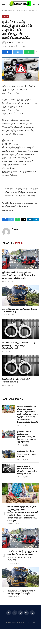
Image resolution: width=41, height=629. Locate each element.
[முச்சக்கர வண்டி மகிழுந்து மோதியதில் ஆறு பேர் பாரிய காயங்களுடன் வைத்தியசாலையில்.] (20, 69)
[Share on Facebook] (7, 52)
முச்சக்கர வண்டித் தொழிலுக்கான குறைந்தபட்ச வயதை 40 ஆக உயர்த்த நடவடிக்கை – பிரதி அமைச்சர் (18, 275)
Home (4, 10)
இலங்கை (5, 16)
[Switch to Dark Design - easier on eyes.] (33, 4)
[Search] (37, 3)
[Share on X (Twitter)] (18, 52)
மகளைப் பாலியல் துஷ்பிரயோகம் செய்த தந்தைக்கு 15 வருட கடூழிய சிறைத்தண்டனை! (19, 345)
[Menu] (3, 3)
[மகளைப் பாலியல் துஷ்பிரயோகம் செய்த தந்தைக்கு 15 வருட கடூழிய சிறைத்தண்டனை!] (20, 329)
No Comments (9, 46)
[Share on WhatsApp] (29, 52)
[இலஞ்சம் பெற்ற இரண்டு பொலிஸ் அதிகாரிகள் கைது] (20, 365)
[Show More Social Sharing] (36, 52)
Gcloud (32, 622)
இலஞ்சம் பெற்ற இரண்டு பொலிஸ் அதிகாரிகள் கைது (16, 380)
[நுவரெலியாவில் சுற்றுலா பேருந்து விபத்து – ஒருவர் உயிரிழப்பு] (20, 295)
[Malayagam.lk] (20, 3)
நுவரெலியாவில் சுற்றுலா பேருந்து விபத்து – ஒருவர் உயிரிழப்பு (26, 454)
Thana (11, 43)
